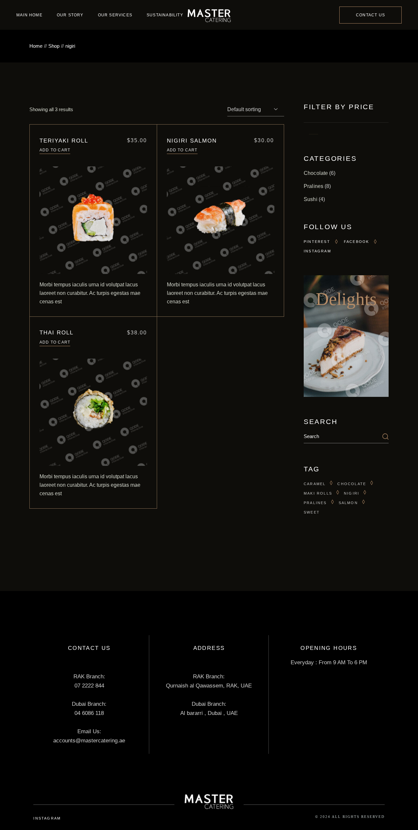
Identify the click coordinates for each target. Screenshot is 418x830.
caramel (315, 484)
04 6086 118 (89, 713)
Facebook (356, 242)
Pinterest (317, 242)
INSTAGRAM (47, 818)
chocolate (351, 484)
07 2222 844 (89, 686)
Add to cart (55, 150)
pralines (315, 503)
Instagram (317, 251)
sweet (312, 512)
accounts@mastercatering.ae (89, 740)
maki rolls (318, 493)
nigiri (351, 493)
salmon (348, 503)
